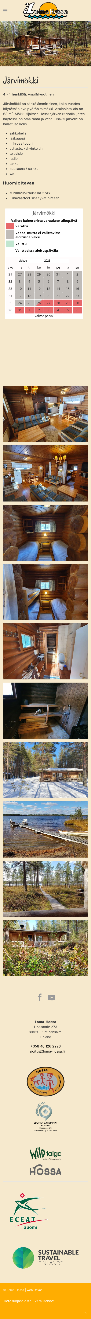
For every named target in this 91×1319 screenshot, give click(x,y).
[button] (5, 10)
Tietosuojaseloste (17, 1301)
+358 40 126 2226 (45, 1046)
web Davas (34, 1290)
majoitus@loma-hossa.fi (45, 1051)
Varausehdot (44, 1301)
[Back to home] (45, 10)
